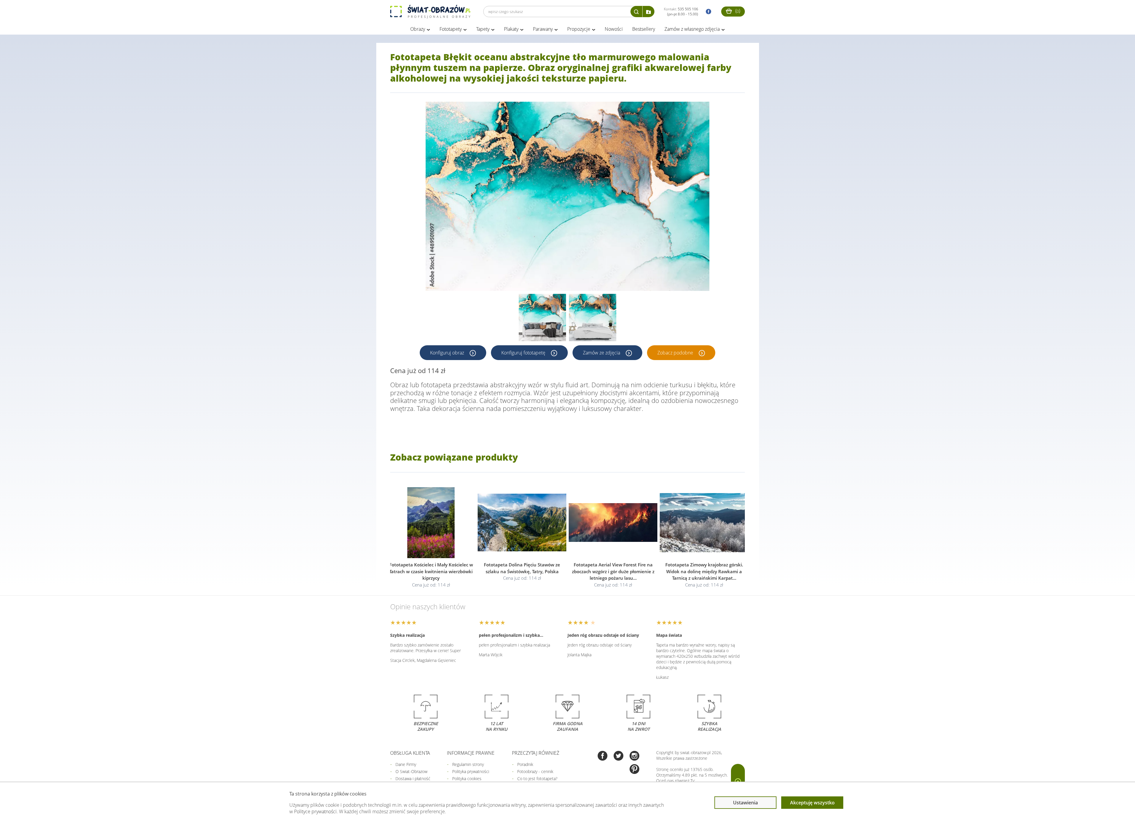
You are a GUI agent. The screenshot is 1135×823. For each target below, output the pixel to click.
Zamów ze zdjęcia (602, 352)
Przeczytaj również (535, 753)
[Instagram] (634, 756)
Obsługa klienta (410, 753)
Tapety (482, 29)
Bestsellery (643, 29)
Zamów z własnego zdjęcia (692, 29)
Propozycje (578, 29)
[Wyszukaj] (636, 11)
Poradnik (525, 764)
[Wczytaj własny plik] (648, 11)
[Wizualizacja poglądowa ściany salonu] (542, 317)
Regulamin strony (468, 764)
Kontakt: (681, 12)
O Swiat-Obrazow (411, 771)
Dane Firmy (405, 764)
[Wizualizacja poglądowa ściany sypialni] (592, 317)
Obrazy (417, 29)
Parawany (543, 29)
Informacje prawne (470, 753)
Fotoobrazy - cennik (535, 771)
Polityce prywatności (315, 811)
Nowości (614, 29)
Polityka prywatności (470, 771)
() (737, 10)
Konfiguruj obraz (447, 352)
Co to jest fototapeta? (537, 778)
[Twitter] (618, 756)
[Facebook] (602, 756)
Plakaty (511, 29)
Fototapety (451, 29)
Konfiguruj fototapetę (524, 352)
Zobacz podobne (675, 352)
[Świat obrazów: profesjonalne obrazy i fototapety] (430, 11)
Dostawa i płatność (412, 778)
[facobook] (707, 11)
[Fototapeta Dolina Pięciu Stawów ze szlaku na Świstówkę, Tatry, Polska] (522, 522)
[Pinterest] (634, 770)
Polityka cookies (466, 778)
